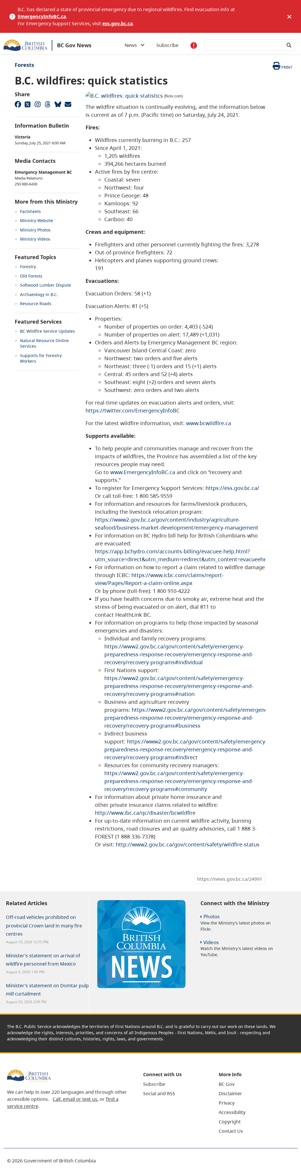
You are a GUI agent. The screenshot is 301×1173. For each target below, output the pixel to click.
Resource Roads (35, 303)
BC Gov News (74, 45)
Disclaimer (230, 1093)
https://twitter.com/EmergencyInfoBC (133, 410)
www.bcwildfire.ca (208, 423)
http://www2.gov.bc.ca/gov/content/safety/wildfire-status (188, 844)
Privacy (227, 1103)
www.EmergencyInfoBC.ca (142, 472)
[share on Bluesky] (58, 104)
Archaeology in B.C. (39, 294)
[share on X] (28, 104)
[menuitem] (173, 1084)
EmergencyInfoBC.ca (42, 16)
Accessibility (232, 1112)
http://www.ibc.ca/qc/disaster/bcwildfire (145, 812)
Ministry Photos (35, 230)
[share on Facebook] (18, 104)
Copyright (230, 1121)
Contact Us (231, 1131)
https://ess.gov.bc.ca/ (232, 487)
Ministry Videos (35, 239)
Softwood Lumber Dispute (45, 285)
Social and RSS (159, 1093)
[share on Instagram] (38, 104)
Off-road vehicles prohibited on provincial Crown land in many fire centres (44, 925)
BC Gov (227, 1084)
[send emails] (68, 104)
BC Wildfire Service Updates (47, 331)
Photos (211, 916)
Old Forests (31, 276)
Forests (24, 64)
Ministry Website (36, 220)
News (133, 45)
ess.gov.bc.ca (117, 23)
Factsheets (30, 211)
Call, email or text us (75, 1099)
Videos (211, 942)
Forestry (28, 266)
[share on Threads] (48, 104)
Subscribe (167, 45)
